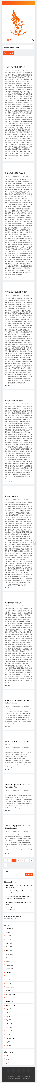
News (7, 1059)
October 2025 (9, 965)
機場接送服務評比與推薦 (14, 401)
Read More (7, 158)
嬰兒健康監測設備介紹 (13, 603)
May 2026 (8, 939)
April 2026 (9, 943)
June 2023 (8, 1045)
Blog (7, 1055)
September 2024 (10, 1005)
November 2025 (10, 961)
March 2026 (9, 947)
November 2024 (10, 998)
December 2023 (10, 1038)
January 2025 (9, 990)
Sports (7, 1063)
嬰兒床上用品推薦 (11, 496)
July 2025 (8, 976)
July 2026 (8, 932)
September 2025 (10, 968)
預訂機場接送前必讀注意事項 (16, 292)
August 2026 (9, 928)
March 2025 (9, 983)
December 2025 (10, 957)
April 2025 (9, 979)
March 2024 (9, 1027)
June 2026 (8, 936)
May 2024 (8, 1020)
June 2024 (8, 1016)
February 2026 (10, 950)
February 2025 (10, 987)
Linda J (8, 70)
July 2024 (8, 1012)
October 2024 (9, 1001)
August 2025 (9, 972)
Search (6, 871)
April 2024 (9, 1023)
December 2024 (10, 994)
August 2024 (9, 1009)
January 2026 (9, 954)
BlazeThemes (25, 1078)
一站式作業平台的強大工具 (15, 67)
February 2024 (10, 1031)
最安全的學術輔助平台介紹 (15, 173)
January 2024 (9, 1034)
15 (31, 860)
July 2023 (8, 1042)
